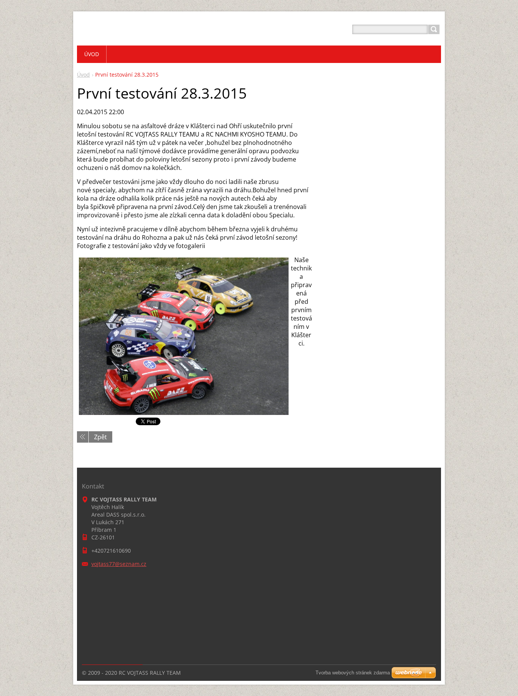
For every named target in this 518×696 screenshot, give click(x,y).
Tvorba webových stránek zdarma (353, 673)
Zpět (100, 437)
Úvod (83, 74)
